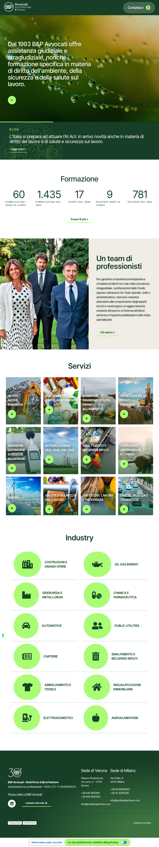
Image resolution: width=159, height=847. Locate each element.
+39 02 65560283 (120, 789)
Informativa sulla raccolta (47, 842)
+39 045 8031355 (90, 796)
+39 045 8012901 (90, 792)
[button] (110, 6)
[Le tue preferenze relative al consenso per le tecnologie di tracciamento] (3, 635)
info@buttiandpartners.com (96, 804)
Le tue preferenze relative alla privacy (93, 842)
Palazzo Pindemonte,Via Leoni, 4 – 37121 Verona (92, 781)
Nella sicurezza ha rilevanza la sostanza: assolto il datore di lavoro (72, 136)
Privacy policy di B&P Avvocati (25, 794)
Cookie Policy (29, 823)
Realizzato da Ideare (142, 823)
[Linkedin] (12, 803)
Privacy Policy (15, 823)
